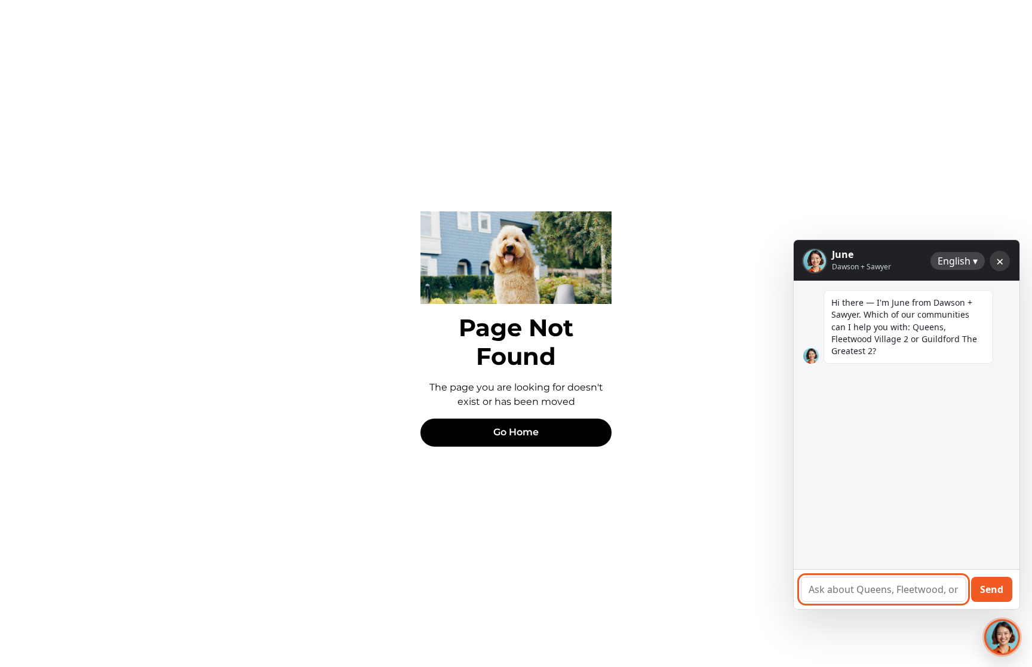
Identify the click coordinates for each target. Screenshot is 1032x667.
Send (991, 589)
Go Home (516, 432)
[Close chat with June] (1002, 637)
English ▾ (958, 261)
